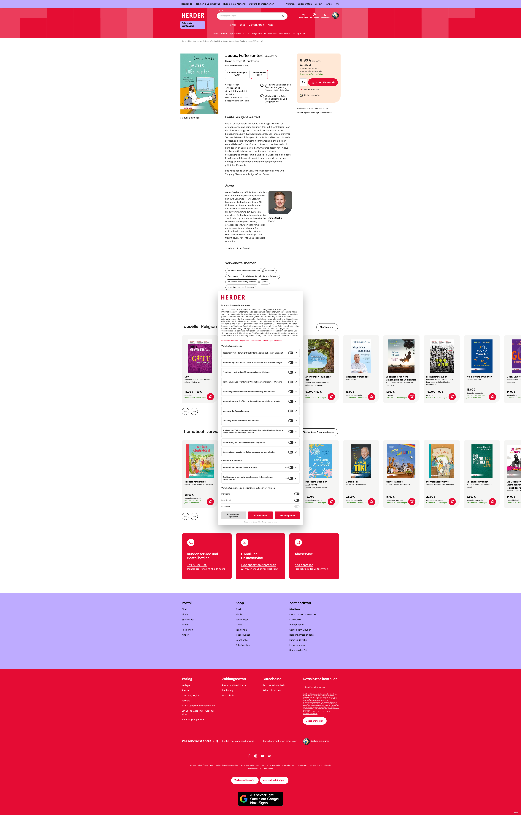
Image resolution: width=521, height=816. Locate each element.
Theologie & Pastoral (234, 4)
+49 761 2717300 (197, 565)
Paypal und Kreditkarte (234, 685)
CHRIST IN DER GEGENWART (302, 614)
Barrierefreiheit (254, 769)
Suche (221, 11)
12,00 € (237, 74)
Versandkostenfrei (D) (200, 741)
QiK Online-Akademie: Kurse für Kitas (198, 713)
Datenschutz (302, 765)
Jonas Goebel (235, 66)
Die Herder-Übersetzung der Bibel (242, 282)
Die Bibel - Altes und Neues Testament (244, 271)
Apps (271, 25)
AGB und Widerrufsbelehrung (201, 765)
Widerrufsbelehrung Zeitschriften (280, 765)
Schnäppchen (299, 34)
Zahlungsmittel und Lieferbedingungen (313, 108)
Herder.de (186, 4)
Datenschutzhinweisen (310, 713)
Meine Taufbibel (394, 482)
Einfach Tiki (352, 482)
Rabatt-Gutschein (272, 690)
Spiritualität (235, 34)
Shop (242, 25)
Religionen (257, 34)
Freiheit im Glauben (436, 377)
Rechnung (227, 690)
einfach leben (296, 625)
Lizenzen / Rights (191, 695)
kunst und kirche (298, 640)
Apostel (264, 282)
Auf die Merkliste (312, 90)
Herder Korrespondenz (301, 635)
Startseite (197, 41)
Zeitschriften (305, 4)
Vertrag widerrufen (244, 780)
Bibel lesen (295, 609)
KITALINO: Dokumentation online (198, 706)
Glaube (224, 34)
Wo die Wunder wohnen (479, 377)
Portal (232, 25)
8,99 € (259, 74)
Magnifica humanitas (357, 377)
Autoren (290, 4)
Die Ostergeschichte (437, 482)
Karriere (186, 701)
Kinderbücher (270, 34)
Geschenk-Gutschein (274, 685)
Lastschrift (228, 695)
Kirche (246, 34)
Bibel (216, 34)
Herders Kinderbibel (195, 482)
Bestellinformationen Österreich (280, 741)
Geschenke (284, 34)
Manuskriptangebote (193, 719)
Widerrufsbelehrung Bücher (227, 765)
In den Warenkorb (325, 82)
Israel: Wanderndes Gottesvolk (241, 287)
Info (338, 4)
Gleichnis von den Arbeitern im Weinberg (260, 276)
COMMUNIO (295, 620)
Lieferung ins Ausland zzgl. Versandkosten (315, 113)
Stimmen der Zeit (298, 650)
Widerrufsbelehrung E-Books (252, 765)
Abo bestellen (304, 565)
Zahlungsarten (234, 679)
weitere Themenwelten (261, 4)
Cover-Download (191, 118)
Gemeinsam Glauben (300, 630)
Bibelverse (269, 271)
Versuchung (233, 276)
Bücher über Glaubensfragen (318, 432)
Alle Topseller (327, 327)
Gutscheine (272, 679)
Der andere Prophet (477, 482)
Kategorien (233, 41)
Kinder (185, 635)
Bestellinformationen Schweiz (238, 741)
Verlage (186, 685)
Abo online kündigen (274, 780)
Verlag (318, 4)
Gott (187, 377)
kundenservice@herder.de (258, 565)
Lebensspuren (297, 645)
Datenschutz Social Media (320, 765)
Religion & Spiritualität (208, 4)
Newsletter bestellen (320, 679)
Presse (185, 690)
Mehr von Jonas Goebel (239, 249)
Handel (328, 4)
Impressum (268, 769)
